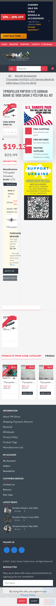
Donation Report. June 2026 (25, 517)
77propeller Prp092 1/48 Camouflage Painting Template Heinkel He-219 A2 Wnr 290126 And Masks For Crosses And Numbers (47, 382)
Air (9, 75)
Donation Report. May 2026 (25, 526)
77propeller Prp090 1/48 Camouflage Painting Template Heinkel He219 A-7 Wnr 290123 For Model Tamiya (10, 382)
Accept (34, 601)
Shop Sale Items (13, 36)
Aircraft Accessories (26, 75)
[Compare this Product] (9, 344)
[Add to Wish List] (5, 344)
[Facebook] (7, 550)
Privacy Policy (28, 594)
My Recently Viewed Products (21, 306)
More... (13, 265)
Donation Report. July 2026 (25, 508)
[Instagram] (14, 550)
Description (9, 161)
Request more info (10, 278)
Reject (22, 601)
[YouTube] (22, 550)
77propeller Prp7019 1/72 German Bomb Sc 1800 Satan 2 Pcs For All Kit (30, 81)
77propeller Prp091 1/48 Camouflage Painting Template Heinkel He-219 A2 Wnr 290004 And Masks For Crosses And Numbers (29, 382)
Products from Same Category (21, 355)
